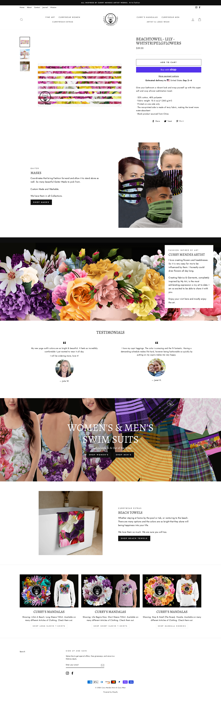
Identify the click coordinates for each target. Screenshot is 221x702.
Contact (37, 7)
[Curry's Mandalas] (49, 590)
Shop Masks (41, 202)
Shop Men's (123, 454)
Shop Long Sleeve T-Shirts (49, 626)
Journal (45, 7)
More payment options (169, 76)
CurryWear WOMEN (69, 17)
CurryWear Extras (62, 22)
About (29, 7)
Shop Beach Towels (134, 538)
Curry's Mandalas (147, 17)
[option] (110, 2)
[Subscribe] (102, 665)
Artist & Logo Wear (158, 22)
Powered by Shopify (110, 692)
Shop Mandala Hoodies (172, 626)
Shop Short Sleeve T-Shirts (111, 626)
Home (22, 7)
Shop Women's (99, 454)
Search (22, 651)
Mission (53, 7)
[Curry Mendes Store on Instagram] (67, 673)
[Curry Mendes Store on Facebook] (72, 673)
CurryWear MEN (171, 17)
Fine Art (50, 17)
